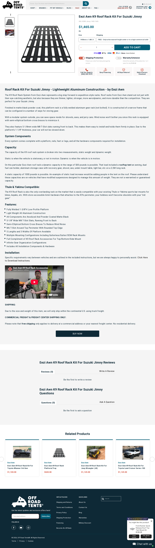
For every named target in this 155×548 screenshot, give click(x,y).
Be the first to (77, 379)
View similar (134, 536)
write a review (85, 379)
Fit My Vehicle (56, 7)
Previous (10, 15)
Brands (42, 7)
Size (80, 35)
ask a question (85, 410)
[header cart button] (150, 7)
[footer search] (103, 499)
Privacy (22, 541)
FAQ (96, 7)
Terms (14, 541)
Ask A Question (107, 402)
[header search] (86, 3)
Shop (32, 7)
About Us (86, 7)
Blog (69, 7)
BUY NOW (77, 333)
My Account (147, 4)
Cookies (31, 541)
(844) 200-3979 (123, 8)
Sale (77, 7)
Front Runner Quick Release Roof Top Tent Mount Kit (143, 528)
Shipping (99, 35)
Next (10, 72)
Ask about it (146, 536)
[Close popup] (151, 520)
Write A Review (106, 371)
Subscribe (46, 516)
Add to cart (132, 47)
